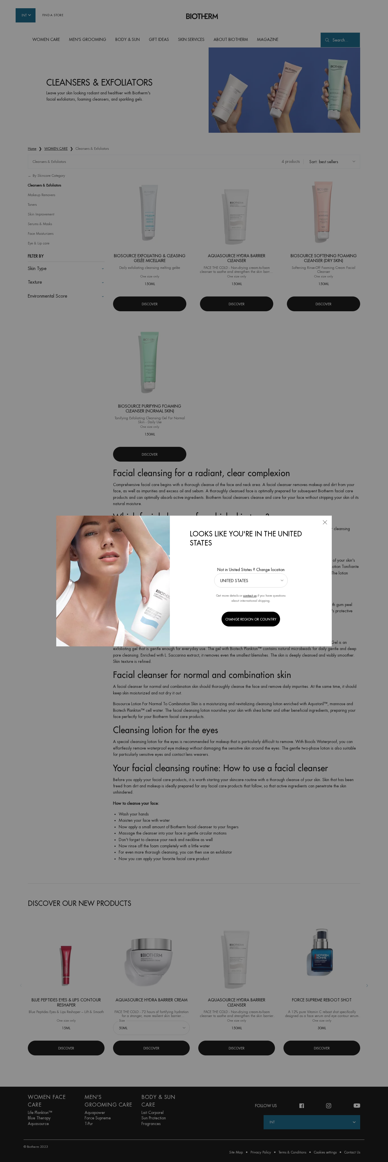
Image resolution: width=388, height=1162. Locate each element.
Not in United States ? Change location (251, 570)
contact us (249, 595)
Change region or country (250, 619)
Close (325, 522)
